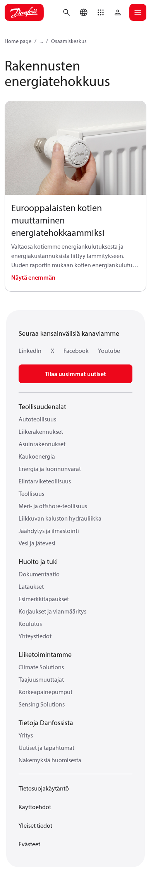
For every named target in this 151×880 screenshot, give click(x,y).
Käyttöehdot (35, 807)
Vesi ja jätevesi (37, 543)
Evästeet (29, 844)
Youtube (109, 350)
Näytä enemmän (33, 277)
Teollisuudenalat (42, 406)
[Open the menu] (137, 12)
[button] (100, 12)
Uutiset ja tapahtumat (46, 747)
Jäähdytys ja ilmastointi (49, 531)
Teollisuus (31, 493)
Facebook (76, 350)
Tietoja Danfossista (46, 722)
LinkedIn (30, 350)
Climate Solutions (41, 667)
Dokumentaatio (39, 574)
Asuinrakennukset (42, 444)
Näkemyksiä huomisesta (50, 760)
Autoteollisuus (37, 419)
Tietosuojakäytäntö (44, 788)
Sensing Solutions (42, 704)
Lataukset (31, 586)
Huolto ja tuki (38, 561)
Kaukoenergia (37, 456)
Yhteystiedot (35, 636)
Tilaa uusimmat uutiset (75, 374)
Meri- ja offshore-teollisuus (53, 506)
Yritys (26, 735)
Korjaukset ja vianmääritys (52, 611)
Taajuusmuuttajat (41, 679)
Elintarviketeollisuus (45, 481)
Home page (18, 41)
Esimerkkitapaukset (44, 599)
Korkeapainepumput (45, 692)
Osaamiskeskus (69, 41)
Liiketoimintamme (45, 654)
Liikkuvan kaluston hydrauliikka (60, 518)
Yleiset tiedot (35, 825)
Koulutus (30, 623)
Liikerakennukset (41, 431)
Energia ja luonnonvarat (50, 469)
